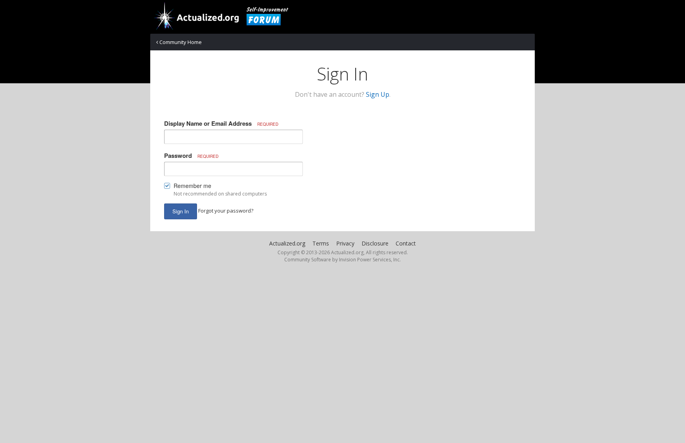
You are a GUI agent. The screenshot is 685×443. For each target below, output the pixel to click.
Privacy (345, 243)
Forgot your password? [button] (225, 210)
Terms (320, 243)
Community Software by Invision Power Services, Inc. (342, 259)
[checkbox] (167, 187)
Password (191, 155)
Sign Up (377, 94)
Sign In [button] (180, 211)
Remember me (192, 185)
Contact (406, 243)
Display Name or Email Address (221, 123)
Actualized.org (287, 243)
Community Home (180, 42)
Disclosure (375, 243)
